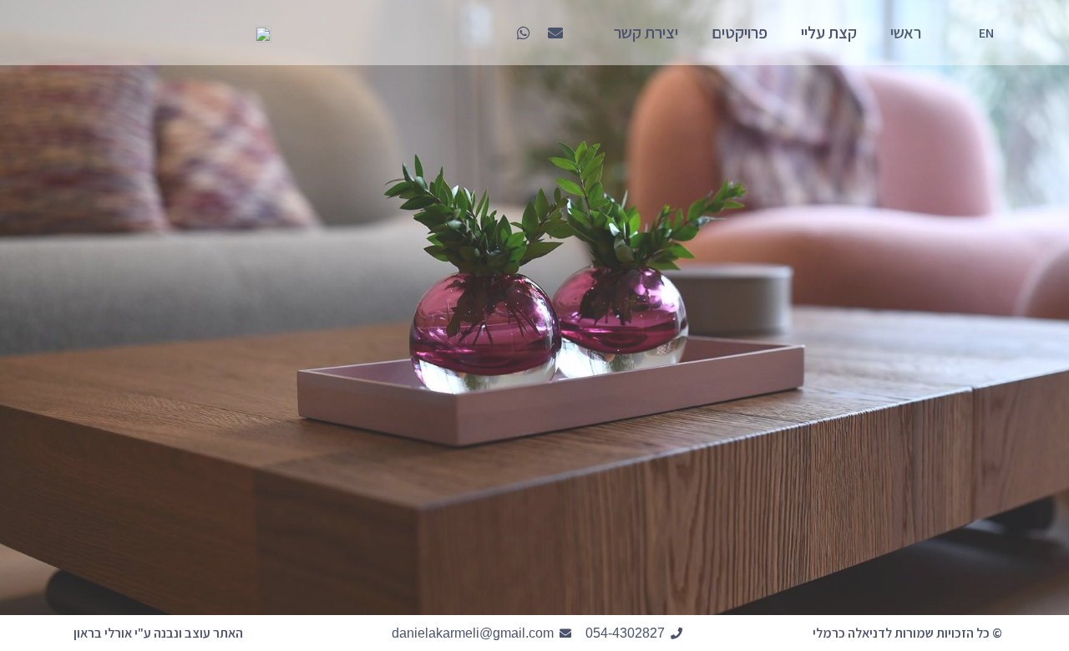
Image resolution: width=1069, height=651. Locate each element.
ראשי (905, 32)
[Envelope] (555, 32)
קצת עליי (829, 32)
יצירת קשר (646, 32)
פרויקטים (740, 32)
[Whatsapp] (523, 32)
